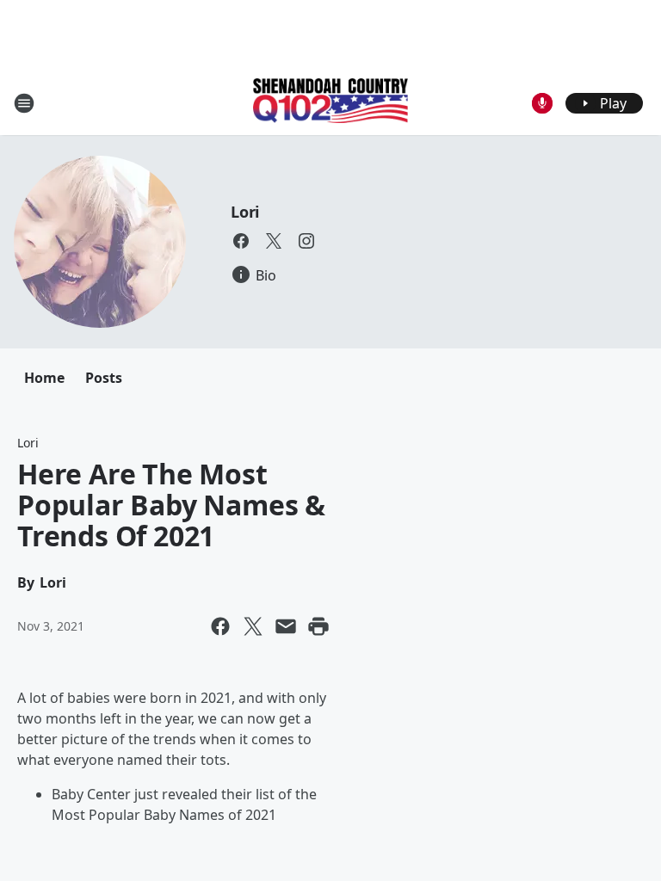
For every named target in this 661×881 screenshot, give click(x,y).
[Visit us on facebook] (241, 241)
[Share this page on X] (253, 626)
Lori (245, 211)
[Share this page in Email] (286, 626)
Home (44, 377)
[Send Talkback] (542, 103)
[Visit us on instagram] (306, 241)
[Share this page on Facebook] (220, 626)
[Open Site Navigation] (24, 103)
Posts (103, 377)
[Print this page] (318, 626)
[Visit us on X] (273, 241)
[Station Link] (330, 102)
